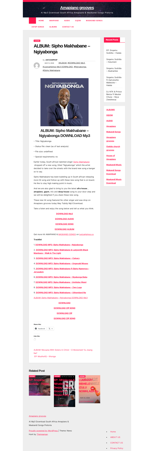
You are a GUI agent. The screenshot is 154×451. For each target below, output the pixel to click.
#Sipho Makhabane (51, 70)
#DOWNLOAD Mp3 (76, 63)
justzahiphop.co (86, 234)
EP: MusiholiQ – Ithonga (45, 356)
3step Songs (38, 27)
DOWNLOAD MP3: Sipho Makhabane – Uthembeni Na (61, 292)
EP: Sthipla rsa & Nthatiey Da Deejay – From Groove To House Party (64, 387)
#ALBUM (63, 63)
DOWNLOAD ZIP (64, 313)
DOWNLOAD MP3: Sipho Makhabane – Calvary (58, 258)
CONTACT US (68, 27)
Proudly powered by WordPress (43, 430)
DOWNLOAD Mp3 (64, 213)
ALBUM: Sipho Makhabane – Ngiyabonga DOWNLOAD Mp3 (61, 297)
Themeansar (42, 434)
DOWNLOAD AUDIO (64, 219)
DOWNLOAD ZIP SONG (64, 308)
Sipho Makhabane (81, 162)
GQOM (78, 21)
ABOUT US (115, 437)
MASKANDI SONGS (94, 21)
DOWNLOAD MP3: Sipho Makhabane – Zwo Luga (59, 287)
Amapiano (111, 126)
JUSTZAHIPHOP (51, 60)
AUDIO (67, 21)
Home (113, 431)
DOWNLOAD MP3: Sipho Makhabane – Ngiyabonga (59, 244)
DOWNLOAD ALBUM (64, 229)
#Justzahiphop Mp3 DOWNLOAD (58, 67)
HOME (41, 21)
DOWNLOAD (65, 303)
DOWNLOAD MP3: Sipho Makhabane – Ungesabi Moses (62, 263)
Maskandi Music (114, 165)
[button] (123, 23)
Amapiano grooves (77, 7)
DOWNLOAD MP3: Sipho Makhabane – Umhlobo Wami (61, 282)
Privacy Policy (116, 448)
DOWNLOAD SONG (64, 224)
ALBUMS (53, 27)
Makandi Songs (113, 132)
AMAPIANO (54, 21)
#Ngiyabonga (80, 67)
